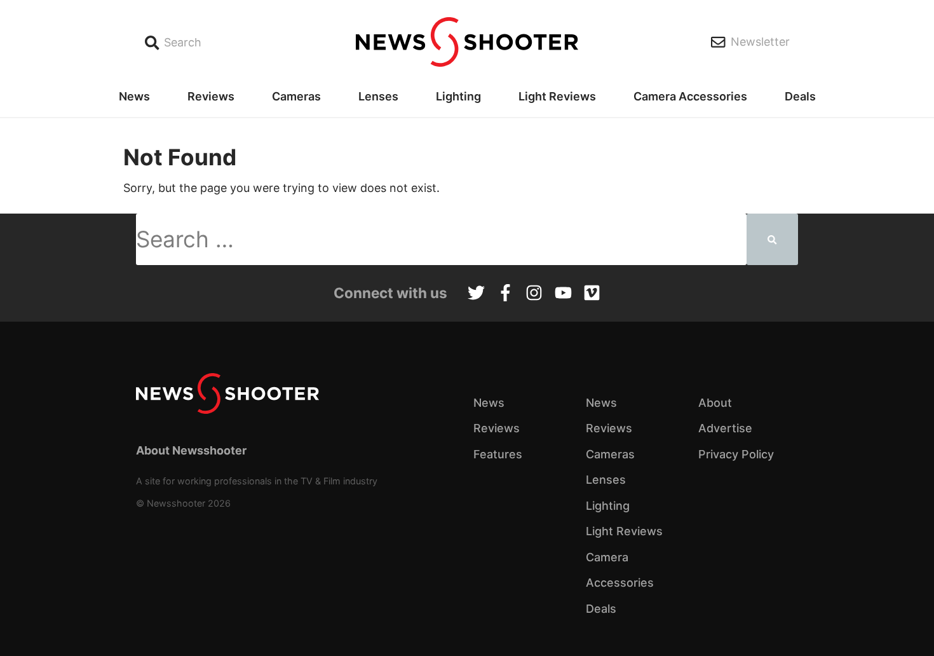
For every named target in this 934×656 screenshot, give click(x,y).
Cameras (296, 96)
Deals (800, 96)
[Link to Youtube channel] (563, 294)
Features (497, 454)
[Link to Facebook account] (505, 294)
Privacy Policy (736, 454)
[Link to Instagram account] (534, 294)
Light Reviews (557, 96)
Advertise (725, 428)
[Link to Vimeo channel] (591, 294)
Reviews (210, 96)
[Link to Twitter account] (476, 294)
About (715, 402)
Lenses (378, 96)
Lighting (458, 96)
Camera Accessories (690, 96)
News (134, 96)
